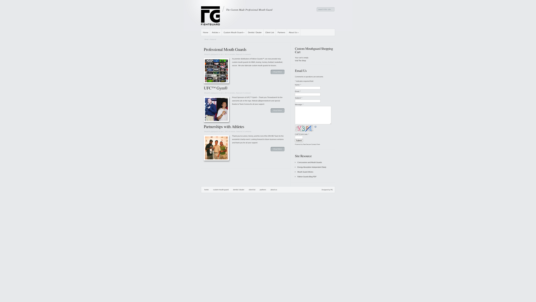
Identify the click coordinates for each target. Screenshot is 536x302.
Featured (239, 54)
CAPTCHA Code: (302, 134)
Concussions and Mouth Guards (309, 162)
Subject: (298, 98)
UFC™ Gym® (216, 88)
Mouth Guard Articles (305, 172)
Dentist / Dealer (255, 32)
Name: (298, 85)
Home (205, 32)
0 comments (247, 54)
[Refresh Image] (315, 127)
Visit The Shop (300, 61)
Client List (269, 32)
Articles (216, 32)
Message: (299, 105)
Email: (298, 91)
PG (332, 190)
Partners (281, 32)
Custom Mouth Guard (234, 32)
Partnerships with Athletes (224, 126)
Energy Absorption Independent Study (311, 167)
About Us (294, 32)
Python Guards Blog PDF (306, 177)
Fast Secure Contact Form (311, 144)
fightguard (214, 54)
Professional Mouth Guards (225, 49)
